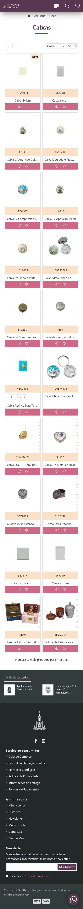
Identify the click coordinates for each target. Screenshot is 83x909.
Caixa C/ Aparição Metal (60, 219)
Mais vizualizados (17, 677)
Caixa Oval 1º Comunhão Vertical (22, 465)
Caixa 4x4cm (23, 100)
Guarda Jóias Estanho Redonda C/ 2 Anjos (22, 524)
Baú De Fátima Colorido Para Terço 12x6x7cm (22, 642)
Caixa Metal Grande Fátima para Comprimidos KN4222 (60, 396)
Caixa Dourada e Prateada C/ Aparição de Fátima (60, 159)
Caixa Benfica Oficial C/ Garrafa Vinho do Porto (71, 689)
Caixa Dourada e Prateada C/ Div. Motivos (22, 278)
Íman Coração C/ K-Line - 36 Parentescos (32, 689)
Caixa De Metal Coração (60, 465)
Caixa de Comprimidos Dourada (22, 337)
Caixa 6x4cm (60, 100)
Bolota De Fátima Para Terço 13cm (60, 642)
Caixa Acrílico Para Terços (22, 405)
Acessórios (40, 15)
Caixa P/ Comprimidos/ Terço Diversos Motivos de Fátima (22, 219)
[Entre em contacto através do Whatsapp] (73, 899)
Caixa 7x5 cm (60, 583)
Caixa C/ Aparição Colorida (22, 159)
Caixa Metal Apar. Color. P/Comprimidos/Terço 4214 (60, 278)
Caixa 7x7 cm (22, 583)
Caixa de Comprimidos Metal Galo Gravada (60, 337)
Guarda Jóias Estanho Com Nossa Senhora (60, 524)
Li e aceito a (30, 876)
